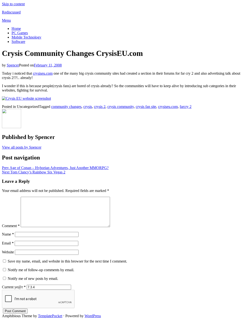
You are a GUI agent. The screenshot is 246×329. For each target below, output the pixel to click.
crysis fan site (146, 107)
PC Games (20, 33)
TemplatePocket (50, 316)
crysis (87, 107)
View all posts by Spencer (21, 147)
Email (8, 243)
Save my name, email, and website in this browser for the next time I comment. (67, 261)
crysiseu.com (43, 73)
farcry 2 (185, 107)
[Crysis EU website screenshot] (26, 98)
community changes (66, 107)
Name (8, 234)
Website (8, 252)
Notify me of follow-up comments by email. (41, 270)
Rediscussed (11, 12)
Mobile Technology (26, 37)
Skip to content (13, 4)
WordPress (93, 316)
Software (18, 41)
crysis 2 (99, 107)
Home (16, 28)
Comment (11, 226)
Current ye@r (14, 287)
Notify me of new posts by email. (33, 278)
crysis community (120, 107)
